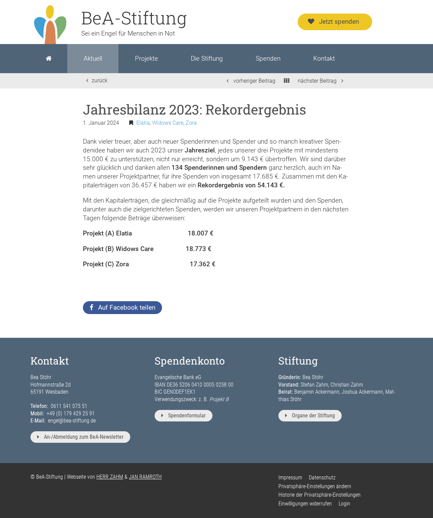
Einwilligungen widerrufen (305, 503)
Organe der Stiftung (313, 415)
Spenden (268, 58)
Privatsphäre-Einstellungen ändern (314, 486)
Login (344, 503)
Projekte (146, 58)
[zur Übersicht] (286, 80)
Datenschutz (322, 477)
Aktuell (93, 58)
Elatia (143, 123)
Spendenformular (187, 415)
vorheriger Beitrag (253, 81)
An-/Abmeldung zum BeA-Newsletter (83, 437)
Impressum (290, 477)
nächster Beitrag (318, 81)
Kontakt (324, 58)
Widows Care (167, 123)
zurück (100, 80)
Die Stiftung (207, 58)
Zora (191, 123)
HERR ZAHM (109, 477)
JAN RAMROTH (145, 477)
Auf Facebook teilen (126, 307)
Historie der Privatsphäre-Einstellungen (319, 495)
